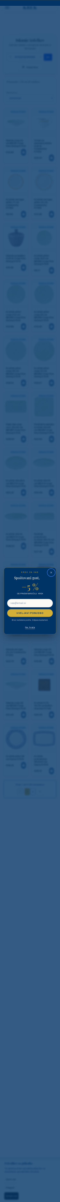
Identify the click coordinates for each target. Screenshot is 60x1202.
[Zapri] (51, 572)
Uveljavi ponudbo (30, 613)
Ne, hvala (30, 627)
